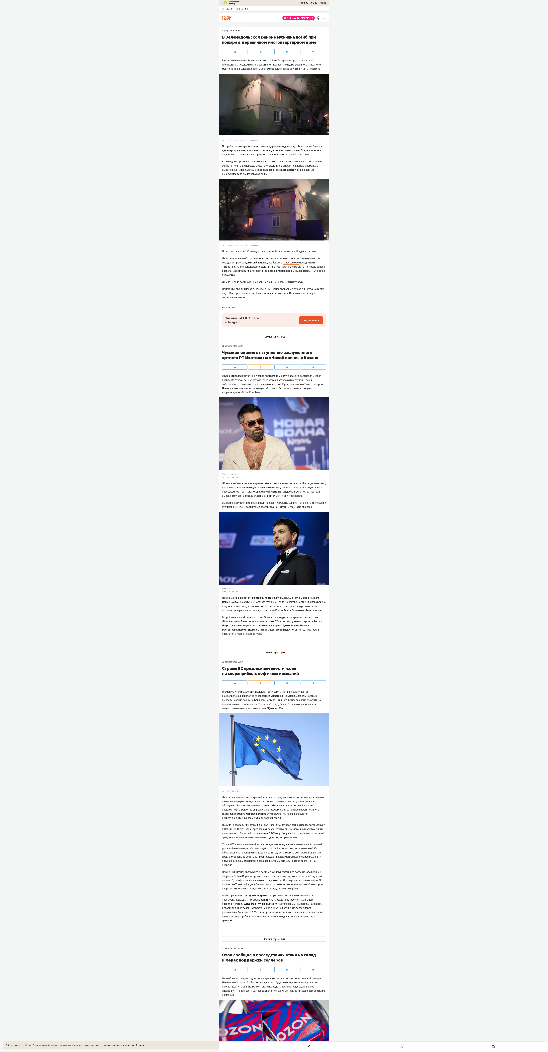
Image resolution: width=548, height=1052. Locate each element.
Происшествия (228, 307)
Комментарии (274, 336)
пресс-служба (290, 68)
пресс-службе (291, 262)
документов (286, 856)
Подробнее (140, 1045)
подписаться (311, 320)
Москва (239, 9)
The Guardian (242, 884)
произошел (286, 288)
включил (254, 621)
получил (227, 606)
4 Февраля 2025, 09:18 (232, 30)
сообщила (320, 990)
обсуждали (299, 912)
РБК (280, 708)
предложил (270, 903)
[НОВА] (298, 18)
